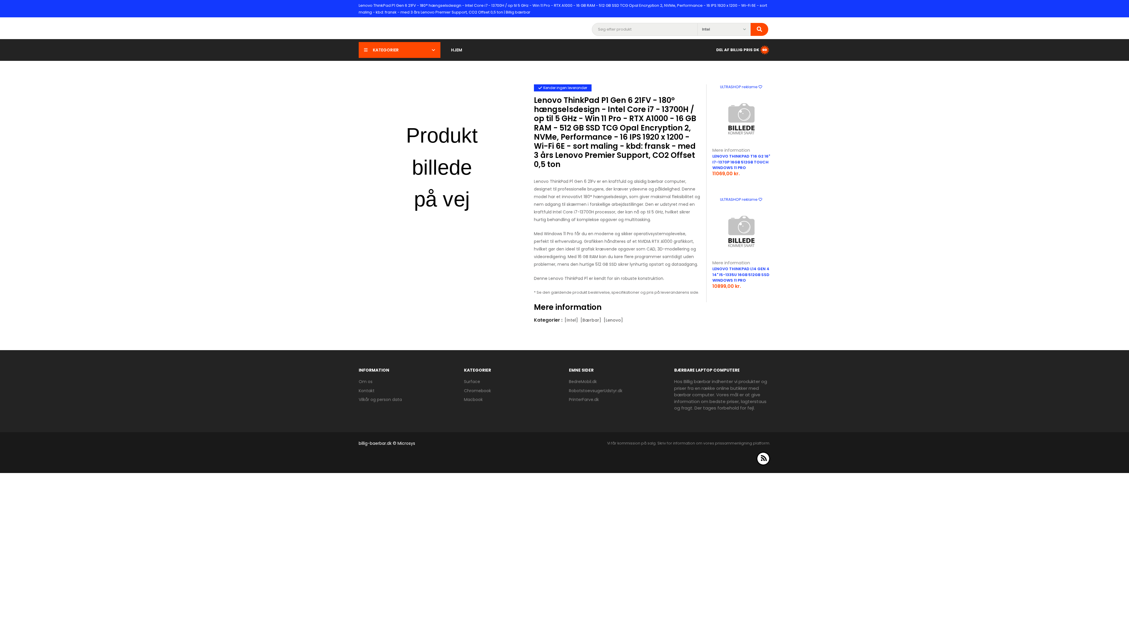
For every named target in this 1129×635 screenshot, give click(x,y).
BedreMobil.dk (583, 382)
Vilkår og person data (380, 399)
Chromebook (477, 391)
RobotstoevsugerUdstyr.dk (595, 391)
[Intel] (571, 320)
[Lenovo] (613, 320)
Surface (472, 382)
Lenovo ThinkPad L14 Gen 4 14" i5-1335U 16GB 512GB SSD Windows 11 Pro (740, 274)
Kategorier (386, 50)
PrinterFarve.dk (584, 399)
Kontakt (367, 391)
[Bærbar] (590, 320)
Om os (366, 382)
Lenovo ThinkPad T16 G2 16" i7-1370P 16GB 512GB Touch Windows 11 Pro (741, 162)
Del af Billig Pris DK (737, 50)
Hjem (456, 50)
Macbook (473, 399)
